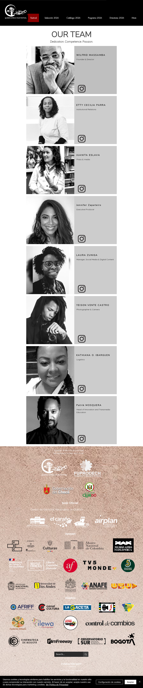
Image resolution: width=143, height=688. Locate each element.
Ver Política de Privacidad (57, 684)
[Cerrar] (139, 682)
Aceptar (130, 682)
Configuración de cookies (109, 682)
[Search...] (85, 654)
